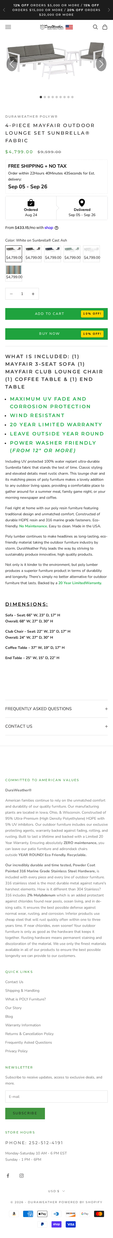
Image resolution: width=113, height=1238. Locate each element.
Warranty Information (23, 1025)
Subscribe (25, 1113)
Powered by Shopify (80, 1202)
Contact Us (14, 981)
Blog (9, 1016)
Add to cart (50, 313)
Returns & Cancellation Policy (29, 1033)
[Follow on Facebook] (8, 1175)
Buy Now (49, 333)
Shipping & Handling (22, 990)
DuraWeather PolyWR (31, 116)
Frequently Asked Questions (28, 1042)
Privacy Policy (16, 1051)
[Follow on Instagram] (21, 1175)
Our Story (13, 1007)
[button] (101, 64)
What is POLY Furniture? (25, 999)
